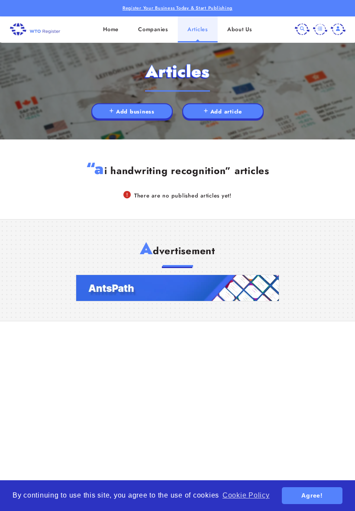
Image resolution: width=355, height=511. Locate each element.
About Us (239, 29)
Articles (197, 29)
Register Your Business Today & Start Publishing (177, 8)
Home (111, 29)
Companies (153, 29)
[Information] (320, 29)
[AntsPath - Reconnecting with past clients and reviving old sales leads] (177, 288)
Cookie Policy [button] (246, 495)
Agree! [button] (312, 495)
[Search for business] (302, 29)
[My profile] (338, 29)
